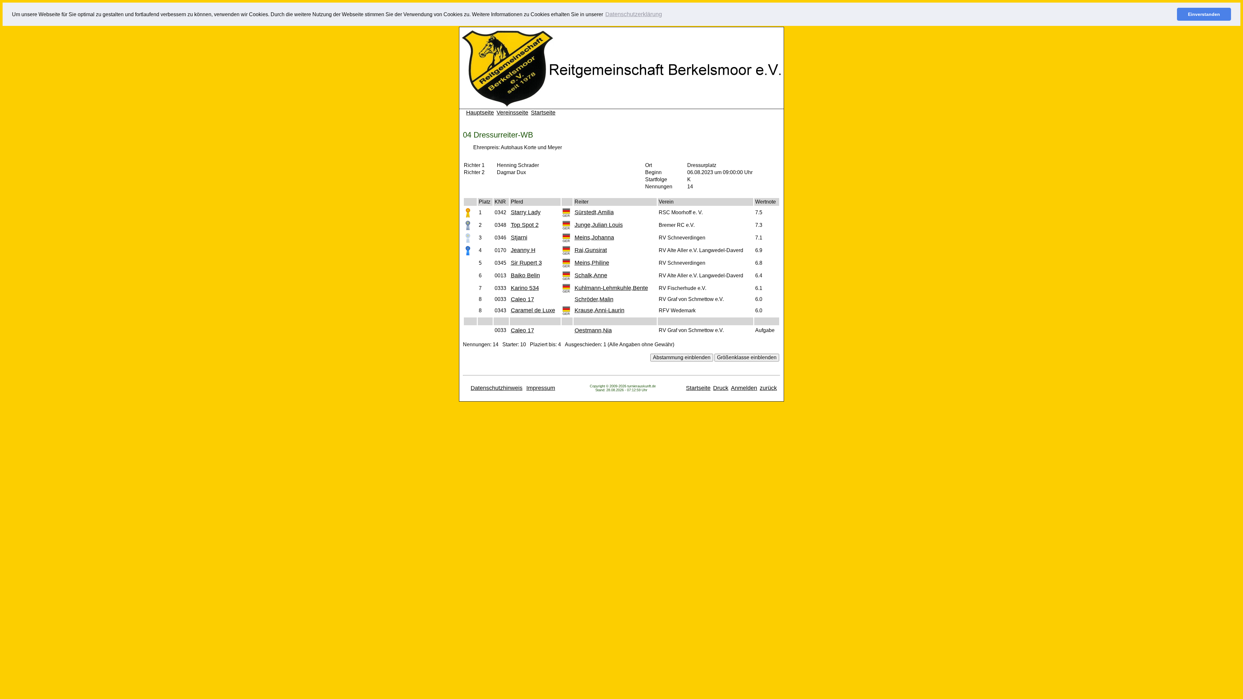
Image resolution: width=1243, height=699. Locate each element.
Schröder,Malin (594, 299)
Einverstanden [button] (1204, 14)
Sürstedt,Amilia (594, 212)
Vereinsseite (512, 112)
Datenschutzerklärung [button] (633, 14)
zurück (768, 388)
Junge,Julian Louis (599, 225)
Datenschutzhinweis (496, 388)
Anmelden (744, 388)
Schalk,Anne (591, 275)
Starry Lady (526, 212)
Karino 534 (525, 288)
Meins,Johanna (594, 237)
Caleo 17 (522, 299)
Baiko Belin (525, 275)
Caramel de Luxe (533, 310)
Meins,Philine (592, 263)
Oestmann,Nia (593, 330)
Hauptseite (480, 112)
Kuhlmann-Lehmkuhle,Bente (611, 288)
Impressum (540, 388)
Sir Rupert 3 (526, 263)
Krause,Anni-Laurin (599, 310)
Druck (720, 388)
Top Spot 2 (525, 225)
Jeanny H (523, 250)
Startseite (543, 112)
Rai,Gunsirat (591, 250)
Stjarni (519, 237)
